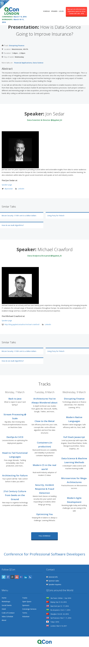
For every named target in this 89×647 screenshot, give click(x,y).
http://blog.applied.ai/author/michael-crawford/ (22, 324)
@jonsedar (9, 189)
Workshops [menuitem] (6, 601)
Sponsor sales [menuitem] (54, 581)
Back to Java (14, 398)
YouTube (17, 577)
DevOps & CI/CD (14, 437)
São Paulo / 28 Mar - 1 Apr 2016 (60, 598)
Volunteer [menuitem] (25, 616)
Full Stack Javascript (74, 437)
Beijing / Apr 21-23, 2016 (58, 602)
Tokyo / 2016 (54, 622)
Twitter (3, 577)
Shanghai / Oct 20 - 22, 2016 (59, 614)
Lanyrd (30, 577)
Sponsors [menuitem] (25, 605)
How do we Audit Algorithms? (13, 225)
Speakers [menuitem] (54, 11)
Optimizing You (44, 514)
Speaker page (7, 185)
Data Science (38, 63)
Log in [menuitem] (61, 11)
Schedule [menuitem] (46, 11)
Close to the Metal (44, 421)
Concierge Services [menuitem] (29, 609)
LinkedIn (21, 189)
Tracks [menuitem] (24, 598)
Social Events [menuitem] (7, 605)
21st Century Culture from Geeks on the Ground (14, 495)
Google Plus (12, 577)
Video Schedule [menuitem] (7, 616)
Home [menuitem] (4, 598)
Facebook (8, 577)
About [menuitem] (4, 620)
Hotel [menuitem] (4, 609)
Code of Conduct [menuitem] (8, 613)
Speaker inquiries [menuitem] (55, 584)
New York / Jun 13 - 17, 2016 (59, 606)
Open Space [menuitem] (26, 601)
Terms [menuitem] (24, 613)
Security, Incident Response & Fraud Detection (44, 488)
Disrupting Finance (16, 45)
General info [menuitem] (53, 577)
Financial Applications (23, 63)
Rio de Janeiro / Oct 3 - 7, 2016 (60, 610)
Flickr (21, 577)
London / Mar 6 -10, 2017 (58, 626)
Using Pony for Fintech (55, 215)
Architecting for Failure (15, 475)
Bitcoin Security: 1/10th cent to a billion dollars (19, 215)
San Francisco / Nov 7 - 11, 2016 (60, 618)
